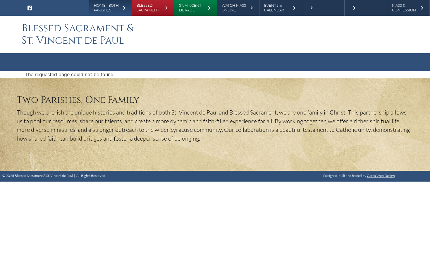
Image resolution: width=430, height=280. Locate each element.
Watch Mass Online (234, 7)
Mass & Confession (404, 7)
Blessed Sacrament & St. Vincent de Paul (78, 34)
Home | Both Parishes (106, 7)
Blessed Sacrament (148, 7)
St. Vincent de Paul (190, 7)
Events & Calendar (274, 7)
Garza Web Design (381, 175)
